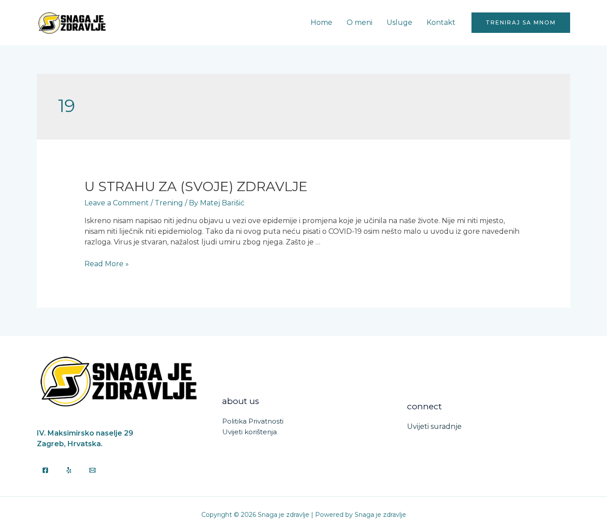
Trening (169, 203)
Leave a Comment (116, 203)
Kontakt (441, 22)
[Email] (92, 470)
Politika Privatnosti (253, 421)
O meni (359, 22)
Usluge (399, 22)
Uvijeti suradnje (434, 426)
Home (321, 22)
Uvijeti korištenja (249, 432)
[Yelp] (68, 470)
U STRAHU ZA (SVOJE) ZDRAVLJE (195, 186)
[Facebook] (45, 470)
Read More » (106, 264)
